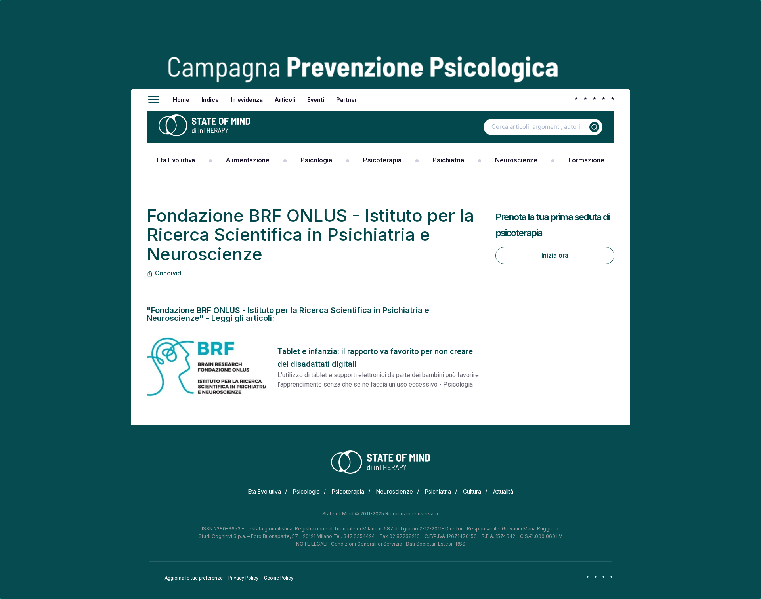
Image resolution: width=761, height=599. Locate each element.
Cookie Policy (278, 578)
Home (181, 99)
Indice (210, 99)
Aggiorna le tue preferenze (193, 578)
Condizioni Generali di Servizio (366, 544)
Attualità (503, 491)
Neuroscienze (516, 160)
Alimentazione (248, 160)
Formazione (586, 160)
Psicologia (316, 160)
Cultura (472, 491)
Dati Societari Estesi (429, 544)
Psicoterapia (382, 160)
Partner (346, 99)
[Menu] (154, 99)
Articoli (285, 99)
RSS (460, 544)
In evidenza (247, 99)
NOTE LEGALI (311, 544)
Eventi (315, 99)
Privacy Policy (243, 578)
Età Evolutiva (176, 160)
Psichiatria (448, 160)
